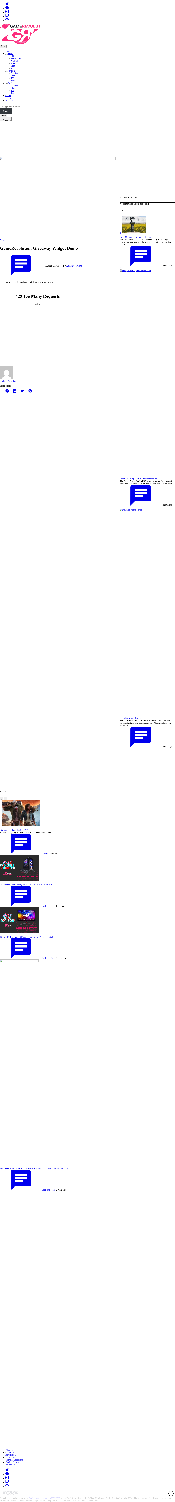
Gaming (14, 73)
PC (12, 56)
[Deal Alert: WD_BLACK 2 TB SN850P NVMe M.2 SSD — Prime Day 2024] (19, 961)
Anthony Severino (74, 266)
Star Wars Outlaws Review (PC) (14, 830)
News (10, 53)
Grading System (12, 1462)
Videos (8, 98)
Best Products (11, 100)
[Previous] (1, 798)
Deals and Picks (48, 906)
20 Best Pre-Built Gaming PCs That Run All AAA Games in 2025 (28, 885)
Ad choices (10, 1465)
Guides (11, 83)
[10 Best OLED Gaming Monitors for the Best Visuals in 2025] (19, 932)
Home (8, 51)
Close (3, 115)
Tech (13, 81)
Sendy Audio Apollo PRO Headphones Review (140, 479)
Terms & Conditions (14, 1460)
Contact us (10, 1452)
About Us (9, 1450)
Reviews (11, 71)
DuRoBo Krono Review (130, 718)
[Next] (5, 798)
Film (13, 66)
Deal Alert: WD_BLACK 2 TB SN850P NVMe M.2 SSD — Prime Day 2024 (34, 1169)
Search (6, 111)
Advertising (10, 1455)
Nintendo (15, 61)
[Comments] (20, 265)
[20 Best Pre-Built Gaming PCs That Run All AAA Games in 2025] (19, 880)
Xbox (13, 63)
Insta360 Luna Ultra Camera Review (136, 237)
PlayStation (16, 58)
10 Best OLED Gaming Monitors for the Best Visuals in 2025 (26, 937)
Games (8, 95)
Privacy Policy (11, 1457)
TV (12, 68)
